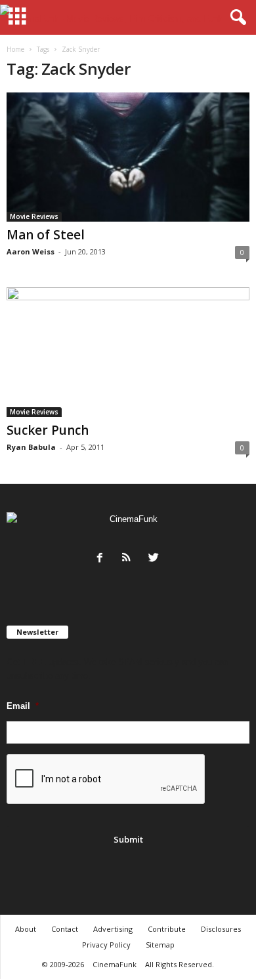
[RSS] (129, 559)
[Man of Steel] (128, 157)
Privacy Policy (106, 944)
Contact (64, 929)
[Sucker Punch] (128, 351)
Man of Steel (46, 234)
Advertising (113, 929)
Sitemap (160, 944)
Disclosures (221, 929)
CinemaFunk (115, 964)
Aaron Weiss (30, 251)
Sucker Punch (48, 430)
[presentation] (106, 779)
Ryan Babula (31, 447)
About (25, 929)
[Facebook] (102, 559)
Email (23, 706)
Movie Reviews (34, 216)
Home (15, 49)
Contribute (167, 929)
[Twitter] (155, 559)
